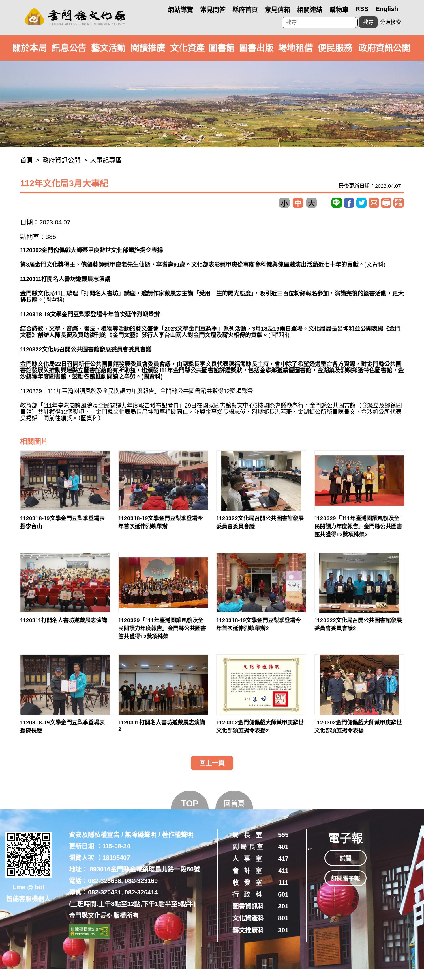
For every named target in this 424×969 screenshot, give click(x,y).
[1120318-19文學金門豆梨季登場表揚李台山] (65, 480)
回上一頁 (212, 763)
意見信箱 (277, 9)
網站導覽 (180, 9)
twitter (361, 203)
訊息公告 (69, 48)
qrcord (398, 203)
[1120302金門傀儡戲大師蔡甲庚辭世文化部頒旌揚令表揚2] (261, 684)
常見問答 (213, 9)
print (386, 203)
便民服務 (335, 48)
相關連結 (309, 9)
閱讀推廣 (148, 48)
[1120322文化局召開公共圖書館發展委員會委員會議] (261, 480)
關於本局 (29, 48)
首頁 (26, 160)
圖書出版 (256, 48)
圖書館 (222, 48)
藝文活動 (108, 48)
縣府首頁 (245, 9)
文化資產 (187, 48)
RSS (362, 8)
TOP (189, 803)
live (336, 203)
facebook (349, 203)
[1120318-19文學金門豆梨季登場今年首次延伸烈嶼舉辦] (163, 480)
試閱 (345, 858)
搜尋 (368, 22)
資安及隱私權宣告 (94, 834)
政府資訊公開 (384, 48)
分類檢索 (390, 22)
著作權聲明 (178, 834)
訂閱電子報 (345, 878)
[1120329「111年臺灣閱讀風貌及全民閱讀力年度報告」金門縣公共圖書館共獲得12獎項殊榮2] (359, 480)
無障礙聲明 (141, 834)
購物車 (338, 9)
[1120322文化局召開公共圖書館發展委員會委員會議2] (359, 583)
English (387, 8)
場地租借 (295, 48)
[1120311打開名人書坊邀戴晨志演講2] (163, 684)
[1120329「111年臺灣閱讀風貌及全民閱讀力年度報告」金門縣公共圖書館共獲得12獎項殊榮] (163, 583)
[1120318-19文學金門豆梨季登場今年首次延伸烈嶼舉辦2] (261, 583)
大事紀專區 (106, 160)
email (374, 203)
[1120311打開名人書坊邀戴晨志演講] (65, 583)
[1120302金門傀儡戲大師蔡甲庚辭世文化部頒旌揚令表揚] (359, 684)
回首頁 (234, 803)
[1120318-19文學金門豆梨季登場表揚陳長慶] (65, 684)
